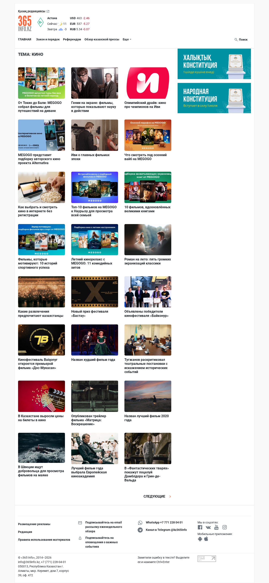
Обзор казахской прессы (101, 39)
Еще (126, 39)
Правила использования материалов (44, 539)
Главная (24, 39)
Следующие (155, 496)
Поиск (243, 39)
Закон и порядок (48, 39)
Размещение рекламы (34, 524)
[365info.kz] (27, 23)
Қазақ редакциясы (31, 11)
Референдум (72, 39)
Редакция (25, 532)
